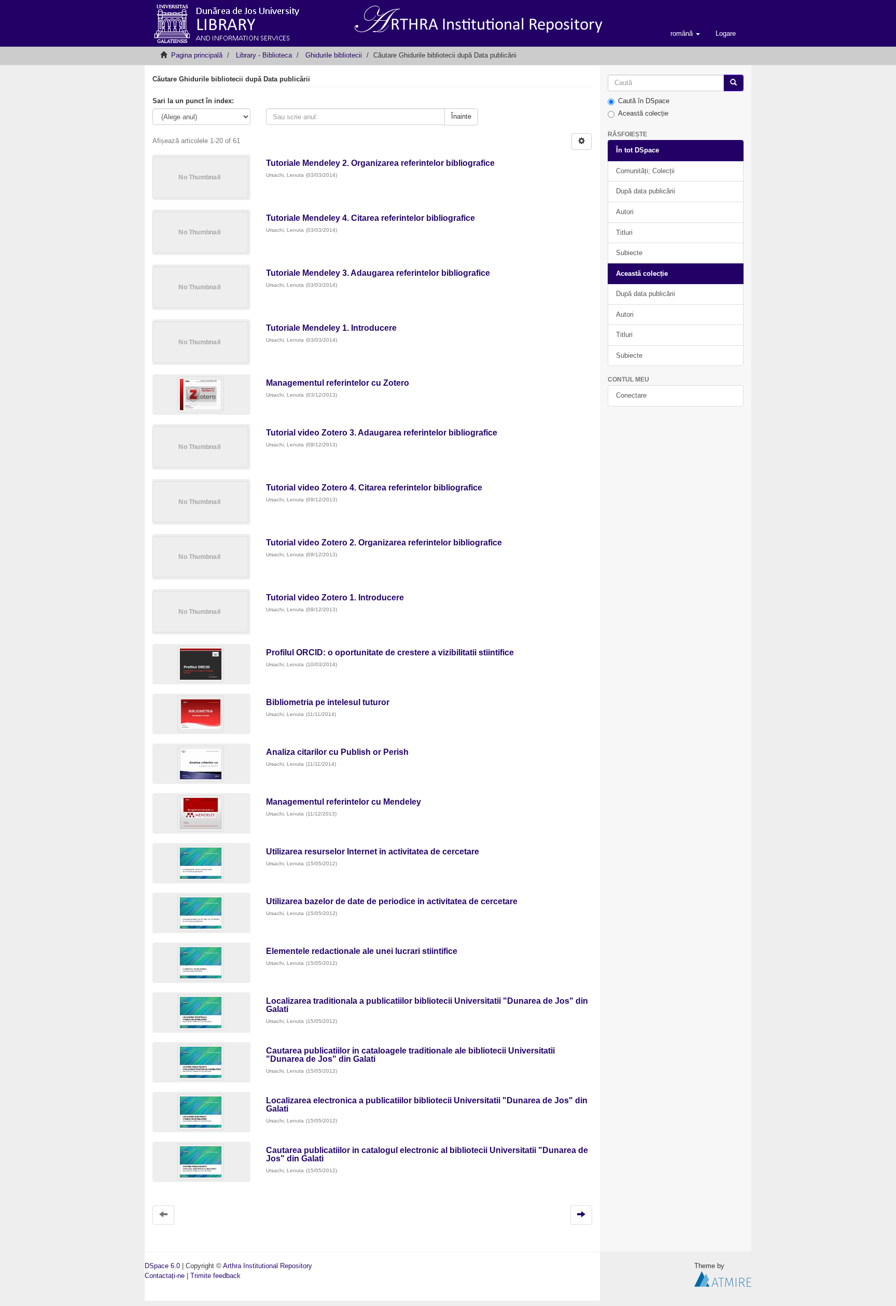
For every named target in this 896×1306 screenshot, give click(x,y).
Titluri (624, 232)
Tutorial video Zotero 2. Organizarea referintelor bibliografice (384, 542)
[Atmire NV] (722, 1278)
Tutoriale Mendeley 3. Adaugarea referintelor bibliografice (378, 273)
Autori (625, 212)
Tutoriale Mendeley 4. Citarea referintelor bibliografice (370, 218)
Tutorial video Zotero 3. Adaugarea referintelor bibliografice (381, 432)
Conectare (631, 395)
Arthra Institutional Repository (267, 1266)
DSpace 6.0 (162, 1266)
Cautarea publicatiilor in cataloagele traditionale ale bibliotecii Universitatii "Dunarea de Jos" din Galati (410, 1054)
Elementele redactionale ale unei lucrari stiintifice (361, 951)
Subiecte (629, 253)
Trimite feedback (215, 1276)
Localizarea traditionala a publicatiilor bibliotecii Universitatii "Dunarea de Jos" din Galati (427, 1005)
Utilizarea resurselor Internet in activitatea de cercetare (372, 851)
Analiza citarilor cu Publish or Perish (337, 752)
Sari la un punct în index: (193, 101)
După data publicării (645, 191)
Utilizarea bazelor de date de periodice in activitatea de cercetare (391, 901)
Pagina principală (196, 55)
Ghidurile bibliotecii (333, 55)
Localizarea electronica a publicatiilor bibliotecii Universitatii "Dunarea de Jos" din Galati (426, 1104)
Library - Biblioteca (264, 55)
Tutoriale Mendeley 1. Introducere (332, 328)
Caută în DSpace (643, 101)
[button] (685, 34)
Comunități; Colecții (645, 171)
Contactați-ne (165, 1276)
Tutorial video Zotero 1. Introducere (335, 597)
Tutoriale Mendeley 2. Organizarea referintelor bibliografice (380, 163)
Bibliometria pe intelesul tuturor (327, 702)
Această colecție (643, 113)
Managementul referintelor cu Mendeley (343, 801)
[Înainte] (733, 83)
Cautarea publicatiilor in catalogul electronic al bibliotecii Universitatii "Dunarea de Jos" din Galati (427, 1154)
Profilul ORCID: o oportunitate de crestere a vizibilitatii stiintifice (390, 652)
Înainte (461, 116)
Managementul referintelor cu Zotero (337, 382)
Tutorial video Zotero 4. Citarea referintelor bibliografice (374, 487)
